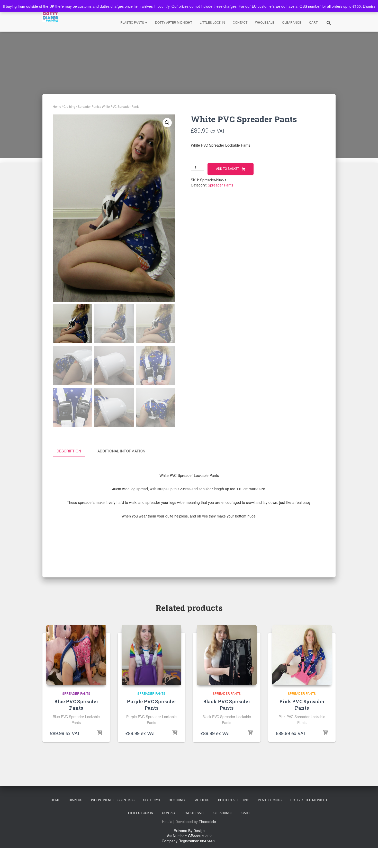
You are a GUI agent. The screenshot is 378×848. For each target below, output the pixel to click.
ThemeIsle (207, 821)
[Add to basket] (99, 733)
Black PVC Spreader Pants (226, 704)
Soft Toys (151, 800)
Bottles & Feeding (233, 800)
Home (57, 106)
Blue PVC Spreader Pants (76, 704)
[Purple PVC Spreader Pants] (152, 655)
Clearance (291, 22)
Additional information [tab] (121, 450)
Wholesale (264, 22)
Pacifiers (201, 800)
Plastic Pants (132, 22)
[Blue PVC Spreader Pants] (76, 655)
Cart (313, 22)
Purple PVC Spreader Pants (151, 704)
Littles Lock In (212, 22)
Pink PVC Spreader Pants (302, 704)
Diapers (75, 800)
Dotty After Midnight (173, 22)
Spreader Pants (89, 106)
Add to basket (227, 169)
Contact (240, 22)
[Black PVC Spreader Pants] (227, 655)
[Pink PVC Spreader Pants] (302, 655)
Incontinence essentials (112, 800)
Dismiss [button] (369, 6)
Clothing (69, 106)
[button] (167, 122)
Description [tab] (69, 450)
